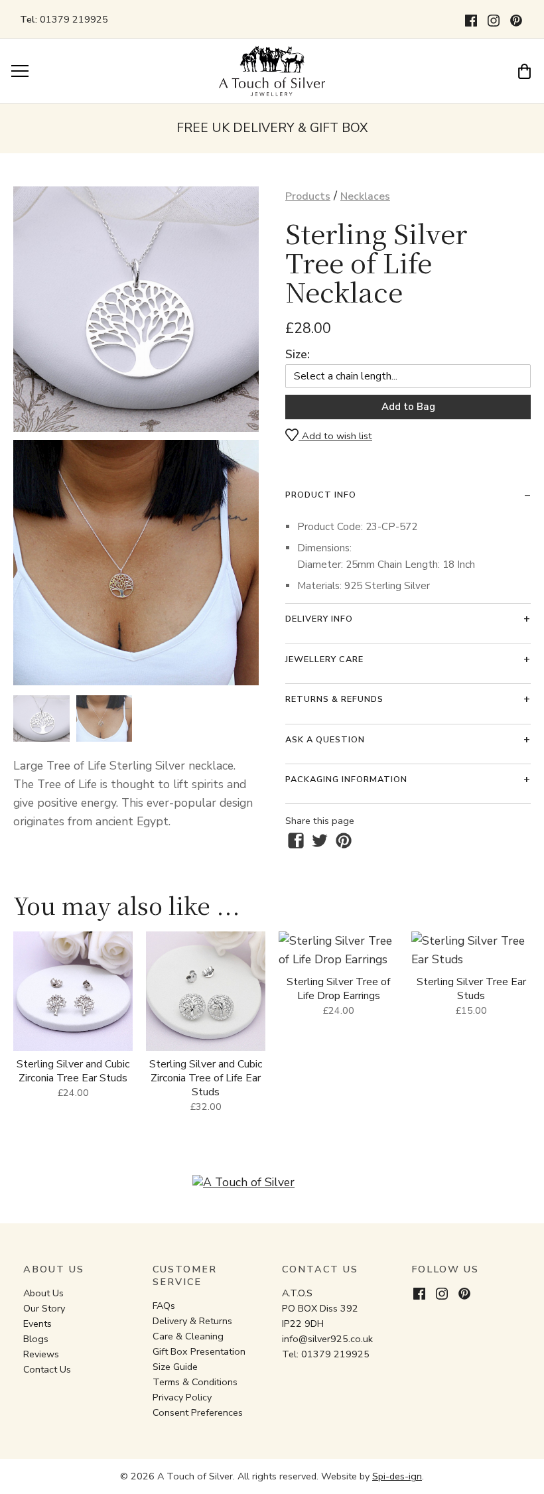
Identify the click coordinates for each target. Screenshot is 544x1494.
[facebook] (295, 840)
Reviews (41, 1354)
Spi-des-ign (397, 1476)
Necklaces (365, 196)
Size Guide (175, 1366)
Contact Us (47, 1369)
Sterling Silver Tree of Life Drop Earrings (338, 989)
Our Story (44, 1308)
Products (307, 196)
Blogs (35, 1338)
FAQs (164, 1305)
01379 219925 (74, 19)
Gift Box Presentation (199, 1351)
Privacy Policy (182, 1397)
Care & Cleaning (188, 1336)
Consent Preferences (198, 1412)
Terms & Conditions (195, 1382)
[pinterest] (343, 840)
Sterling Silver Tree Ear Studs (471, 989)
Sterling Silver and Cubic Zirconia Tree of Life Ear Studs (205, 1078)
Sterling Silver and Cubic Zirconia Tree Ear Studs (73, 1071)
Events (37, 1323)
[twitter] (319, 840)
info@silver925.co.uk (327, 1338)
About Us (43, 1293)
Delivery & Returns (192, 1320)
